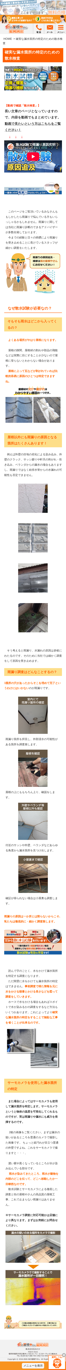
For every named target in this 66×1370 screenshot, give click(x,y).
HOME (7, 38)
